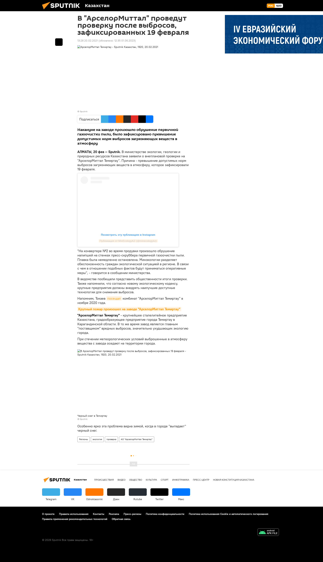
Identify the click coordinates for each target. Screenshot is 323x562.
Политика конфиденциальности (165, 514)
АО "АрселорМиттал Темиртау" (137, 439)
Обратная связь (121, 519)
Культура (151, 480)
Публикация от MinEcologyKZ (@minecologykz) (128, 240)
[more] (59, 42)
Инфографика (180, 480)
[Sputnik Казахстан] (62, 10)
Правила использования (73, 514)
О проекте (48, 514)
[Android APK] (268, 532)
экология (97, 439)
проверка (111, 439)
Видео (121, 480)
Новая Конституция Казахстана (233, 480)
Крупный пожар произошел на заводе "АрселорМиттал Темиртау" (129, 309)
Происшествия (104, 480)
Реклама (114, 514)
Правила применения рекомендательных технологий (74, 519)
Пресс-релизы (132, 514)
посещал (114, 298)
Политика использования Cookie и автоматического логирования (228, 514)
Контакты (98, 514)
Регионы (83, 439)
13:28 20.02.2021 (87, 40)
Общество (135, 480)
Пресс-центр (201, 480)
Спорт (164, 480)
